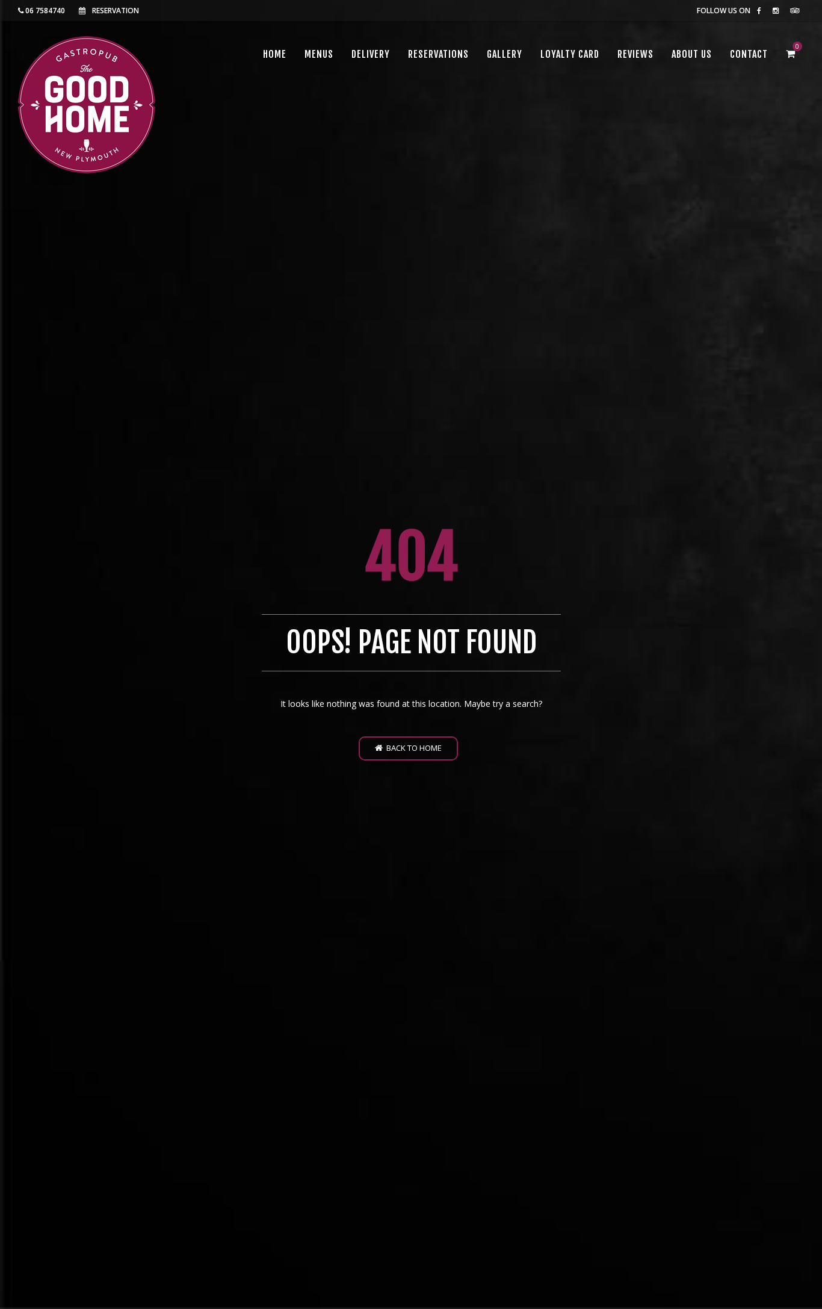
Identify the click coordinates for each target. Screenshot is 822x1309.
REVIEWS (635, 54)
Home (274, 54)
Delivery (370, 54)
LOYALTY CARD (569, 54)
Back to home (412, 747)
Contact (749, 54)
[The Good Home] (86, 104)
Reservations (438, 54)
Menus (318, 54)
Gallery (504, 54)
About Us (692, 54)
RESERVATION (115, 10)
